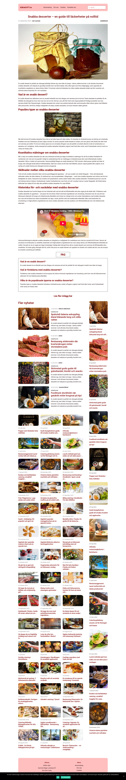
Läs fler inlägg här (63, 296)
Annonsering (47, 7)
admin (60, 336)
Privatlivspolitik (66, 777)
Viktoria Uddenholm (64, 308)
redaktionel (104, 21)
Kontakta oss (71, 7)
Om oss (55, 7)
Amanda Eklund (63, 387)
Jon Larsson (36, 21)
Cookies (62, 7)
